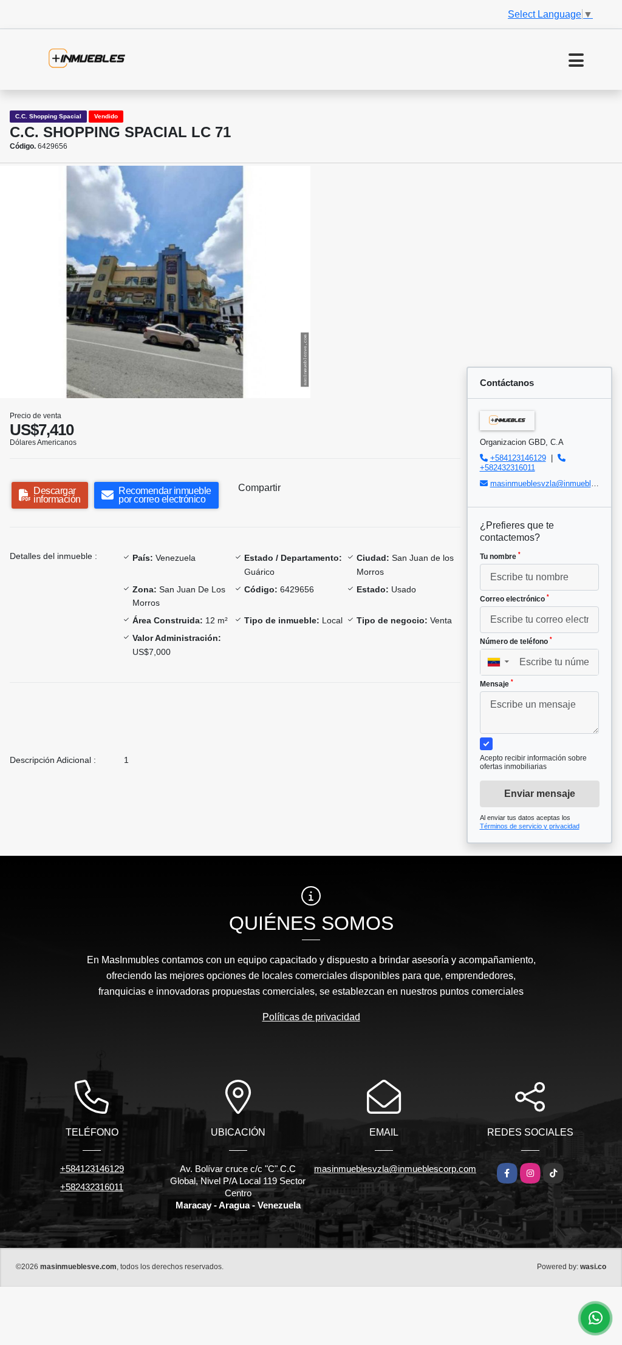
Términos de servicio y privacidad (529, 826)
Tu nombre (500, 556)
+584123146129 (518, 457)
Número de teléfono (516, 641)
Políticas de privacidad (311, 1017)
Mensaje (496, 683)
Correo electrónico (514, 598)
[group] (155, 282)
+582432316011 (507, 467)
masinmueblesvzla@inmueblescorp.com (395, 1169)
